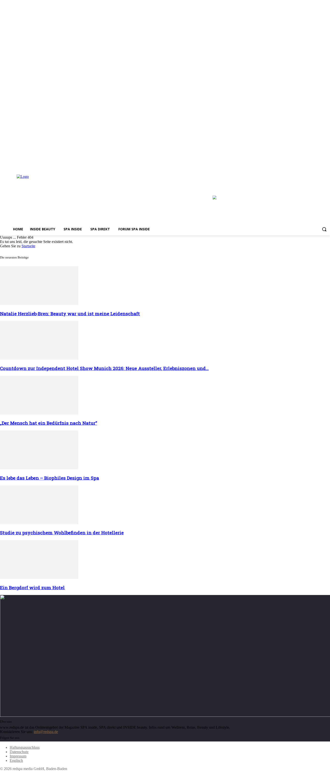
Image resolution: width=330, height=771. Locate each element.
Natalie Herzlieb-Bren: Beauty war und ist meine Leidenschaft (70, 313)
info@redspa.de (46, 732)
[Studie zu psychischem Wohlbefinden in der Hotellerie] (39, 523)
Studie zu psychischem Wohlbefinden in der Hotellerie (62, 532)
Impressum (18, 756)
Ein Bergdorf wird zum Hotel (32, 587)
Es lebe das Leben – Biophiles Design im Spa (49, 478)
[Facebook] (314, 164)
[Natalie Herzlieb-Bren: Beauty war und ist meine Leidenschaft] (39, 304)
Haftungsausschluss (25, 747)
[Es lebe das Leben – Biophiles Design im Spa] (39, 468)
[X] (327, 164)
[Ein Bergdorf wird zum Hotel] (39, 577)
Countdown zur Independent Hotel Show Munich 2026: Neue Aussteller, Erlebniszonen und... (104, 368)
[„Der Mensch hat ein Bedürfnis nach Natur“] (39, 413)
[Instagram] (320, 164)
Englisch (16, 760)
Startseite (28, 246)
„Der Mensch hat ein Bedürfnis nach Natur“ (48, 423)
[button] (324, 229)
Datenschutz (19, 752)
